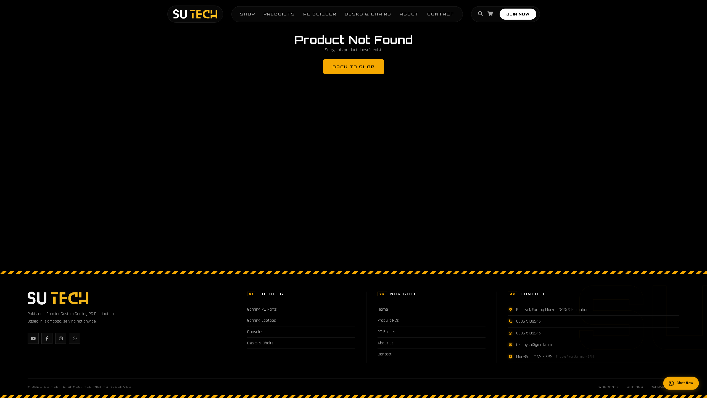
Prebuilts (279, 14)
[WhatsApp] (74, 338)
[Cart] (490, 14)
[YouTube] (33, 338)
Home (383, 309)
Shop (247, 14)
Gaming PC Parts (262, 309)
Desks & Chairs (368, 14)
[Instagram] (60, 338)
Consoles (255, 332)
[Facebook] (46, 338)
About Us (386, 343)
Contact (440, 14)
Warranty (608, 386)
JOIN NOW (518, 14)
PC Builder (319, 14)
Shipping (635, 386)
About (409, 14)
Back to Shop (354, 66)
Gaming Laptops (261, 320)
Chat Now (685, 383)
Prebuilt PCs (388, 320)
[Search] (480, 14)
